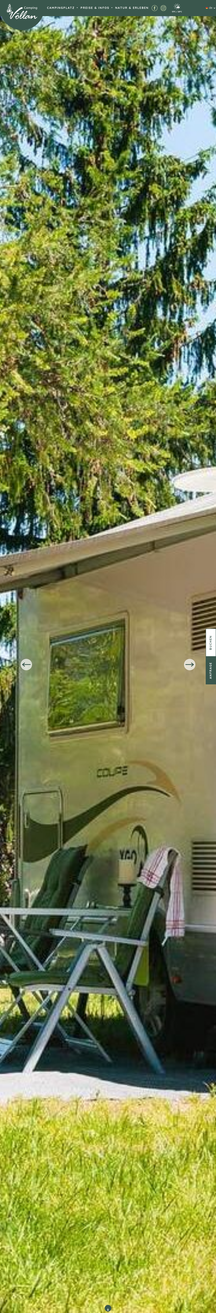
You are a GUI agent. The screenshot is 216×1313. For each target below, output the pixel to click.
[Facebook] (155, 8)
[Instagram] (163, 8)
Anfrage (210, 670)
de (210, 8)
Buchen (210, 642)
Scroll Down (108, 1308)
